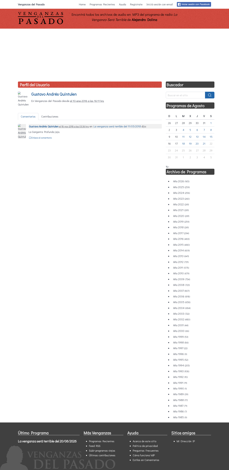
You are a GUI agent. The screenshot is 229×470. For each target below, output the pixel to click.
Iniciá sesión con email (160, 4)
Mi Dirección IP (186, 441)
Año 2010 (181, 273)
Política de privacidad (145, 446)
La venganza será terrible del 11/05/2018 (117, 126)
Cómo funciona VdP (144, 455)
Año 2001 (180, 325)
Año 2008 (181, 285)
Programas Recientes (102, 4)
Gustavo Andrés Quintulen (54, 94)
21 (204, 143)
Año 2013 (181, 256)
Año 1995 (180, 359)
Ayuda (122, 4)
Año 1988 (180, 400)
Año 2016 (181, 239)
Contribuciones (49, 116)
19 (190, 143)
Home (82, 4)
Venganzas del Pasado (31, 4)
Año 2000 (181, 331)
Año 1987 (180, 405)
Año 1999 (180, 336)
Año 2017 (181, 233)
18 (183, 143)
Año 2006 (181, 296)
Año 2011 (181, 267)
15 (211, 136)
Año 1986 (180, 411)
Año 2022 (181, 204)
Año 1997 (180, 348)
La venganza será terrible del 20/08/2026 (47, 441)
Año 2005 (181, 302)
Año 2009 (181, 279)
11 (183, 136)
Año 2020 (181, 216)
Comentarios (28, 116)
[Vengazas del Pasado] (40, 23)
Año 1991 (180, 382)
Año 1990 (180, 388)
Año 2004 (182, 308)
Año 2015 (181, 244)
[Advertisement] (114, 53)
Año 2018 (181, 227)
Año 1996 (180, 354)
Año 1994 (181, 365)
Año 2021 (181, 210)
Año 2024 (181, 192)
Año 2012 (181, 262)
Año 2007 (181, 290)
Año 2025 (181, 187)
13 (197, 136)
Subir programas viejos (102, 450)
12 (190, 136)
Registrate (136, 4)
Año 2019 (181, 221)
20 (197, 143)
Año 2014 (181, 250)
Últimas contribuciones (102, 455)
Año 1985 (180, 417)
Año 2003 (181, 313)
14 (204, 136)
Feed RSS (94, 446)
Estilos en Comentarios (146, 460)
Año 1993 (181, 371)
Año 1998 (181, 342)
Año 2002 (181, 319)
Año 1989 (180, 394)
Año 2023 (181, 198)
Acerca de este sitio (144, 441)
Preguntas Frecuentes (146, 450)
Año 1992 (180, 377)
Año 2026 (181, 181)
